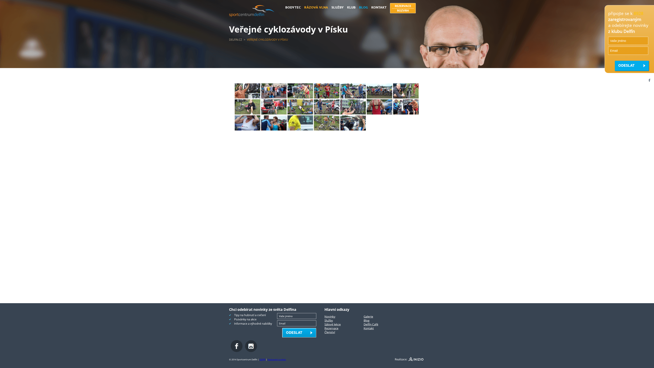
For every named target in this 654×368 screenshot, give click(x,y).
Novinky (329, 316)
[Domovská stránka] (252, 16)
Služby (328, 320)
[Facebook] (649, 80)
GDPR (262, 359)
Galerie (368, 316)
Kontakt (369, 328)
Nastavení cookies (277, 359)
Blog (366, 320)
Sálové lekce (332, 324)
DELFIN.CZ (235, 40)
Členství (329, 332)
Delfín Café (371, 324)
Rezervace (331, 328)
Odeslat (626, 65)
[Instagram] (251, 351)
